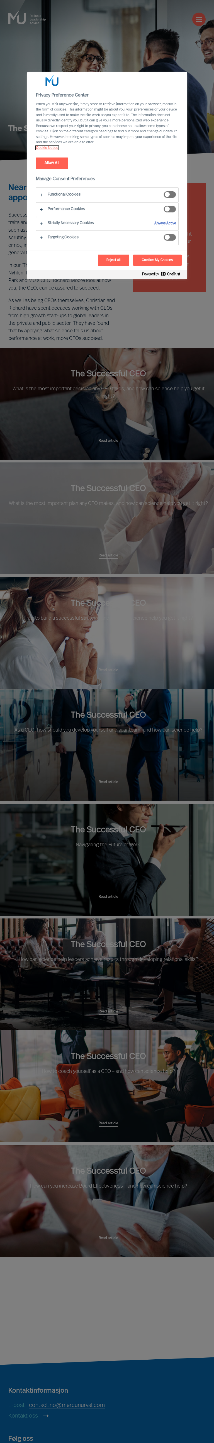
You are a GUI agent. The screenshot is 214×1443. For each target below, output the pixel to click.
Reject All (113, 260)
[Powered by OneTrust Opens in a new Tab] (163, 275)
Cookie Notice (47, 148)
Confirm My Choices (157, 260)
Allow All (52, 163)
